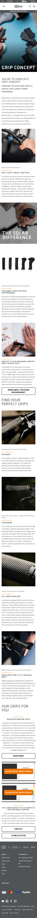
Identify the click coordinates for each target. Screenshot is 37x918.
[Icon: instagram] (15, 901)
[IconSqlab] (24, 1)
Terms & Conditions (7, 909)
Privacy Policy (17, 909)
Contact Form (6, 858)
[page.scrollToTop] (34, 913)
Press (3, 874)
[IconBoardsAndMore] (4, 847)
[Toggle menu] (4, 6)
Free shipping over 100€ (25, 858)
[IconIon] (10, 1)
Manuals (4, 870)
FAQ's (3, 864)
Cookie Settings (14, 913)
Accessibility (5, 913)
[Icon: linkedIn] (7, 901)
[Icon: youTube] (3, 901)
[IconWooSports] (33, 1)
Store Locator (6, 861)
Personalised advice (24, 866)
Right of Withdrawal (27, 909)
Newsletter (5, 883)
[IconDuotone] (2, 1)
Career (3, 867)
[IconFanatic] (17, 1)
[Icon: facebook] (11, 901)
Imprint (33, 906)
